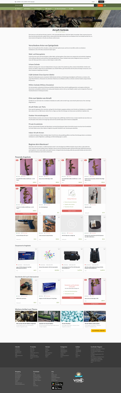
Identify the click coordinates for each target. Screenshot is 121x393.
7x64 (77, 352)
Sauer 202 (32, 350)
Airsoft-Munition (66, 323)
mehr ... (16, 356)
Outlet (16, 381)
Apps (34, 382)
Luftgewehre (63, 352)
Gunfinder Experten (37, 377)
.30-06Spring (78, 350)
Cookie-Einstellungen (55, 377)
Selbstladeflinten (64, 351)
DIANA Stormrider (34, 355)
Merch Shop (35, 385)
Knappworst (17, 350)
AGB (52, 373)
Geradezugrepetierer (65, 355)
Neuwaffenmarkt (18, 382)
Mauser (46, 348)
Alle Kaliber (17, 379)
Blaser (46, 351)
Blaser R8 (32, 348)
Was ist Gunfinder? (61, 8)
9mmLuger (78, 355)
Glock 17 (32, 351)
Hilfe (72, 8)
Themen (16, 380)
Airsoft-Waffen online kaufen (92, 323)
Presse (34, 384)
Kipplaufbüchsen (64, 350)
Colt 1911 (32, 354)
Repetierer (63, 348)
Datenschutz (54, 376)
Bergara (47, 355)
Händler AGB (54, 374)
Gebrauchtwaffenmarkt (20, 384)
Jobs (34, 381)
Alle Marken (17, 373)
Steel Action (47, 354)
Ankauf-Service (36, 379)
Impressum (53, 379)
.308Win (77, 348)
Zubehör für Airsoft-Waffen (46, 323)
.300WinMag (78, 351)
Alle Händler (17, 377)
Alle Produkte (18, 376)
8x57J (77, 354)
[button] (104, 5)
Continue (101, 1)
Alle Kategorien (18, 374)
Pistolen (62, 354)
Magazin (49, 8)
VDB (16, 354)
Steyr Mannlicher (48, 352)
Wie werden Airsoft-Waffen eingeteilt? (26, 323)
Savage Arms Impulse (34, 356)
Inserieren (100, 5)
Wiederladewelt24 (19, 355)
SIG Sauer (47, 350)
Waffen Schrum (18, 352)
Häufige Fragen (54, 380)
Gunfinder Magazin (61, 31)
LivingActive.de (18, 351)
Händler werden (36, 374)
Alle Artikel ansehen (98, 330)
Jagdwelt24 (17, 348)
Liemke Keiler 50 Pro (34, 352)
